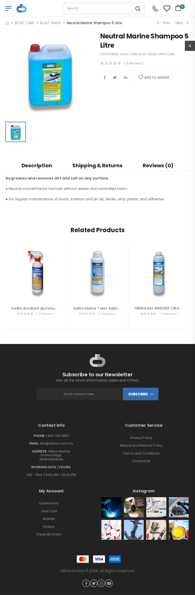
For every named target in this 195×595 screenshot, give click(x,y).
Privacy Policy (141, 438)
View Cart (49, 511)
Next (180, 22)
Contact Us (141, 461)
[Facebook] (105, 77)
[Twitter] (115, 77)
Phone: (39, 435)
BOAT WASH (50, 22)
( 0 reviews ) (133, 63)
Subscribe (138, 394)
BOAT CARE (25, 22)
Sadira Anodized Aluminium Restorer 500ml (48, 308)
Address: (39, 451)
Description (37, 165)
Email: (34, 443)
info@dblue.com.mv (56, 443)
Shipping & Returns (97, 165)
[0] (177, 8)
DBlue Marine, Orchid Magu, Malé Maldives (55, 455)
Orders (49, 527)
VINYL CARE (166, 54)
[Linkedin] (125, 77)
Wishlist (49, 519)
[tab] (36, 165)
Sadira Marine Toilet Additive (97, 308)
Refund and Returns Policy (141, 446)
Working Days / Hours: (51, 467)
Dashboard (48, 503)
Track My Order (48, 534)
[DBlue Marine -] (36, 8)
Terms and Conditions (141, 453)
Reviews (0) (158, 165)
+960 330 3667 (57, 435)
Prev (165, 22)
